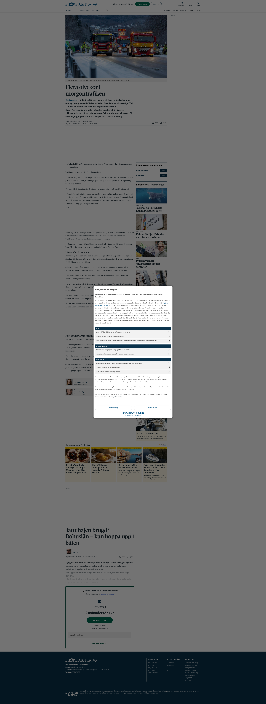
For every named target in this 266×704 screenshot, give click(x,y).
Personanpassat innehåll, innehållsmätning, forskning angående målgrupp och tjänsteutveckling (126, 340)
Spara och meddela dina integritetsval (108, 372)
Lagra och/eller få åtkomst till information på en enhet (113, 332)
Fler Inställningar (113, 408)
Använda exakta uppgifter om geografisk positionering (113, 350)
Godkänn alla (152, 408)
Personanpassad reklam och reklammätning (110, 336)
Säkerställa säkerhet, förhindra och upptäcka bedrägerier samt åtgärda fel (119, 363)
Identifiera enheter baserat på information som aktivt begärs (115, 354)
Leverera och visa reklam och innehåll (108, 367)
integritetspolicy (116, 397)
